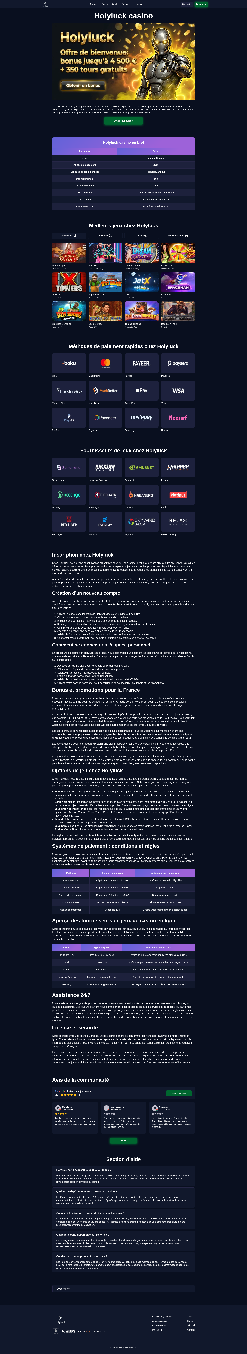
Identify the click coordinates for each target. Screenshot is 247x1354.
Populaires (67, 236)
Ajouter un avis (179, 1093)
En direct (103, 236)
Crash (140, 236)
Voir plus (123, 1140)
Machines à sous (175, 236)
